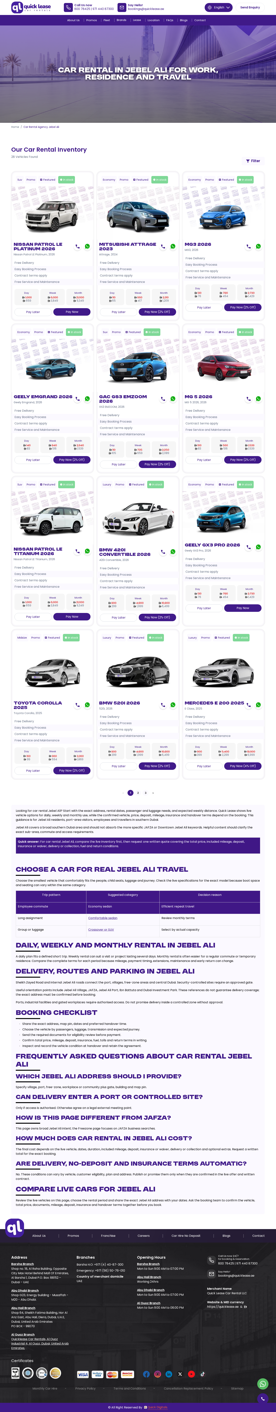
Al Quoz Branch (23, 1334)
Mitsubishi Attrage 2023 (127, 247)
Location (154, 20)
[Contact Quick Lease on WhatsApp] (262, 1384)
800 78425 (82, 9)
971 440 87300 (103, 9)
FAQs (169, 20)
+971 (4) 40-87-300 (108, 1264)
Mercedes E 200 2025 (214, 703)
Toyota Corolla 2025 (38, 705)
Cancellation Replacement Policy (188, 1388)
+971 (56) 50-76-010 (110, 1270)
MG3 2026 (198, 244)
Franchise (108, 1236)
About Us (73, 20)
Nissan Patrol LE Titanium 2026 (38, 551)
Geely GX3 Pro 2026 (212, 545)
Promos (91, 20)
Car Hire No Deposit (186, 1236)
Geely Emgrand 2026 (43, 397)
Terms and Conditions (130, 1388)
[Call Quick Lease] (262, 1399)
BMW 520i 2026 (119, 703)
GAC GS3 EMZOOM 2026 (123, 399)
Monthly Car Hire (44, 1388)
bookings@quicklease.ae (146, 9)
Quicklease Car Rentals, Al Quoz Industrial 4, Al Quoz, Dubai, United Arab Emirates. (40, 1343)
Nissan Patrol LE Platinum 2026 (38, 247)
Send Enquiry (250, 7)
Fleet (107, 20)
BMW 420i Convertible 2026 (125, 552)
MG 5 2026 (198, 397)
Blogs (184, 20)
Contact (200, 20)
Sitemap (237, 1388)
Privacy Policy (85, 1388)
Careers (144, 1236)
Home (15, 127)
